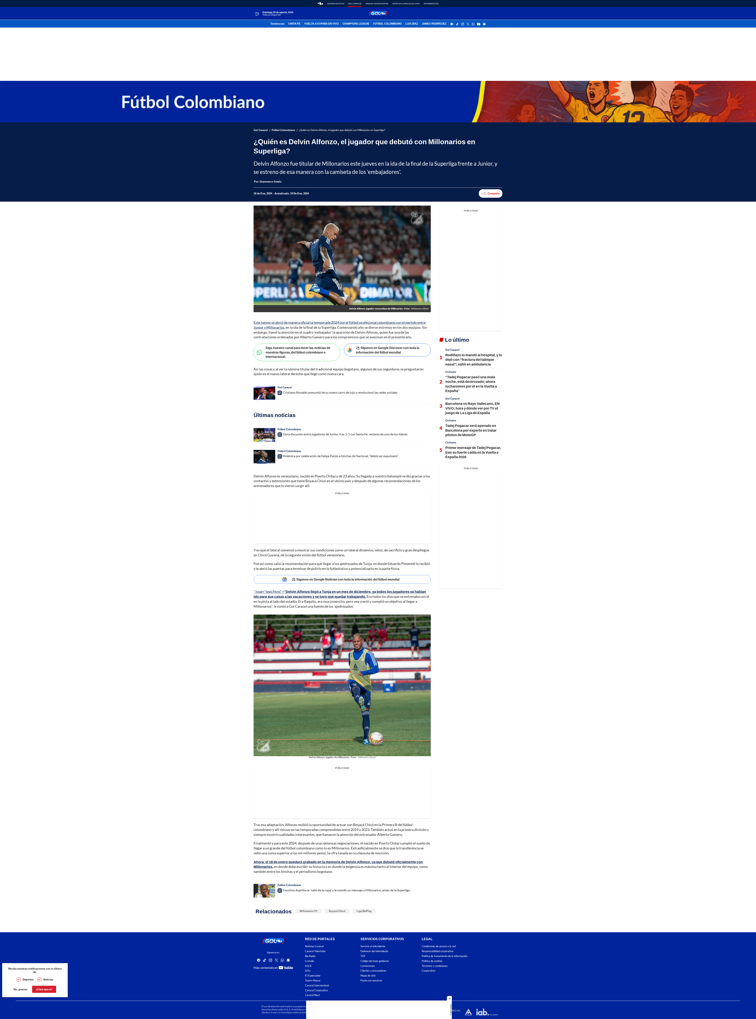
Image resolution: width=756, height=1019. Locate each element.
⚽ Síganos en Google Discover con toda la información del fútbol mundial (387, 350)
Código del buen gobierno (374, 961)
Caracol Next (312, 995)
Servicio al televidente (372, 946)
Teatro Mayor (313, 980)
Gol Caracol (355, 4)
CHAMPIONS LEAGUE (356, 23)
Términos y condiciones (435, 966)
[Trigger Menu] (257, 13)
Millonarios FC (309, 911)
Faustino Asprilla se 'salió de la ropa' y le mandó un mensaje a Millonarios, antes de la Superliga (346, 890)
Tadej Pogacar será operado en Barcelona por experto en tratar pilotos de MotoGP (471, 430)
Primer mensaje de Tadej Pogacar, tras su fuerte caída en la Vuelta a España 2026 (473, 452)
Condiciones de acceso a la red (439, 946)
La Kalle (309, 961)
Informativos (431, 4)
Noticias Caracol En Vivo (406, 4)
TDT (362, 956)
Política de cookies (432, 961)
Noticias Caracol (314, 946)
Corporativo (428, 970)
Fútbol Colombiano (283, 130)
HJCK (308, 966)
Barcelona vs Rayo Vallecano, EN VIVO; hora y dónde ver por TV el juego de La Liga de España (472, 408)
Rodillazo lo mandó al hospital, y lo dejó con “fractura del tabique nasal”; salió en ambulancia (473, 359)
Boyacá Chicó (337, 911)
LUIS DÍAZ (412, 23)
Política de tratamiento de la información (444, 956)
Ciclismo (450, 371)
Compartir (494, 193)
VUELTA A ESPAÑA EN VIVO (321, 23)
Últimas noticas (335, 4)
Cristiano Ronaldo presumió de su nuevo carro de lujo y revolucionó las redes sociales (340, 392)
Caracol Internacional (317, 985)
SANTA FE (294, 23)
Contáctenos (367, 966)
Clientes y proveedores (373, 970)
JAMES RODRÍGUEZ (434, 23)
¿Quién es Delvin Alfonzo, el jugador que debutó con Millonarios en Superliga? (342, 130)
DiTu (307, 970)
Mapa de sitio (368, 975)
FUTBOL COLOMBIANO (387, 23)
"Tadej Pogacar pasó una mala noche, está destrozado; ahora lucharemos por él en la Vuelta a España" (471, 384)
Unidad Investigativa (377, 4)
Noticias (48, 979)
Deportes (28, 979)
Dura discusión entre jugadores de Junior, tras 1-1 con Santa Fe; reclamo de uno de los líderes (345, 434)
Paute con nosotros (371, 980)
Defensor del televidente (374, 951)
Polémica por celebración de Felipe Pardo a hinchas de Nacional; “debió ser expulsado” (340, 456)
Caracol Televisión (315, 951)
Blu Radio (310, 956)
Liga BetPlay (364, 911)
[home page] (320, 3)
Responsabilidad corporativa (437, 951)
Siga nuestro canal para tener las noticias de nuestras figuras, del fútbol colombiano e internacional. (298, 352)
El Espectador (313, 975)
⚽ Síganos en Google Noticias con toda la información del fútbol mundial (345, 579)
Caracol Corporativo (316, 990)
